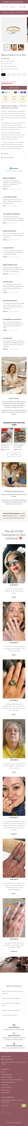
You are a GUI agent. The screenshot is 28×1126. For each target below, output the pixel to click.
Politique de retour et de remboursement (11, 1079)
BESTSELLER (5, 12)
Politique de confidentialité (8, 1082)
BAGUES (12, 12)
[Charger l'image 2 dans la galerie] (14, 47)
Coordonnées (4, 1084)
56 (24, 74)
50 (8, 74)
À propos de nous (5, 1090)
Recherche (3, 1072)
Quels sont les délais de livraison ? (14, 998)
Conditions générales (6, 1074)
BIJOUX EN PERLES (21, 12)
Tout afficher (14, 454)
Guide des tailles (5, 1092)
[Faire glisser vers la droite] (26, 48)
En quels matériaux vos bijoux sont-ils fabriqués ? (14, 992)
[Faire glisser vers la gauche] (1, 48)
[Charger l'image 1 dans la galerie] (7, 47)
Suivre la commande (6, 1087)
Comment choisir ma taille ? (14, 1015)
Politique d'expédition (6, 1077)
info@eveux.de (8, 1059)
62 (3, 78)
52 (13, 74)
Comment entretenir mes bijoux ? (14, 1010)
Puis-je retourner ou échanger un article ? (14, 1004)
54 (19, 74)
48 (3, 74)
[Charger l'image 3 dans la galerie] (21, 47)
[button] (3, 7)
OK (24, 1105)
